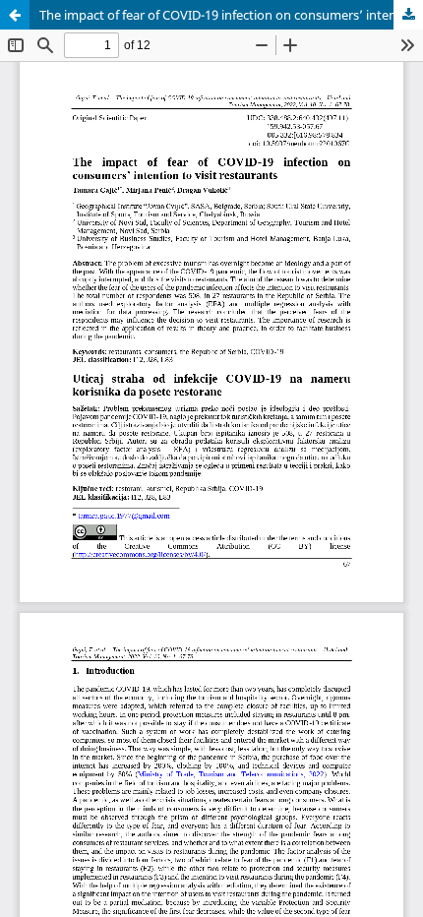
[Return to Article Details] (15, 15)
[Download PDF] (408, 15)
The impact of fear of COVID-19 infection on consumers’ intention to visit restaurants (231, 15)
